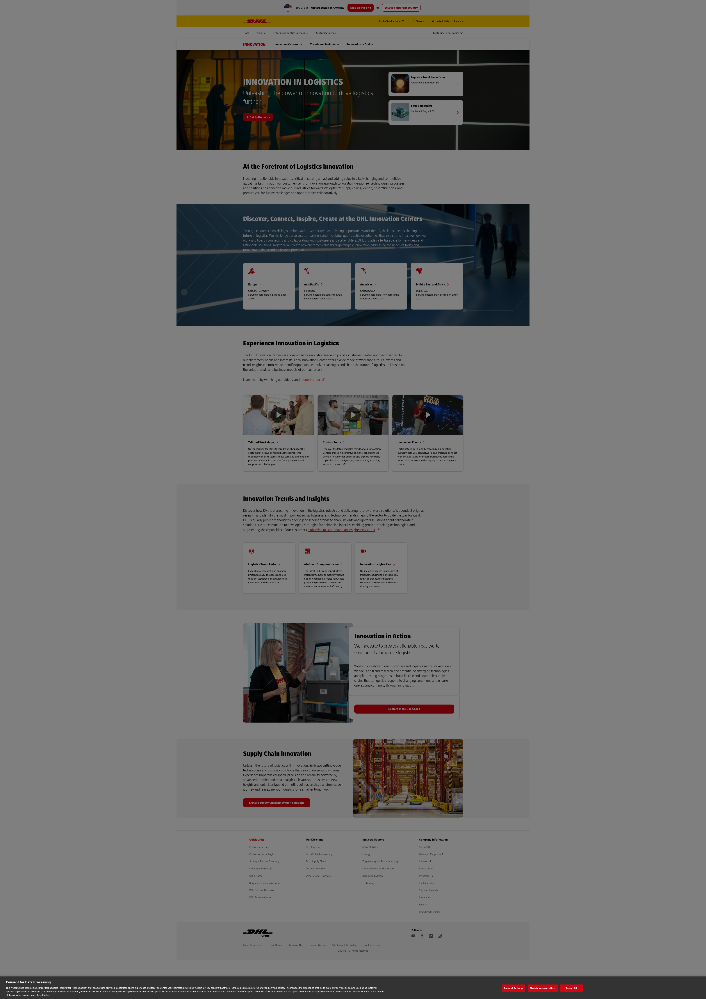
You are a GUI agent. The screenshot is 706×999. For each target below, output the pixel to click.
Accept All (571, 988)
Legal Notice (43, 995)
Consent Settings (513, 988)
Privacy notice (29, 995)
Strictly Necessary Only (543, 988)
